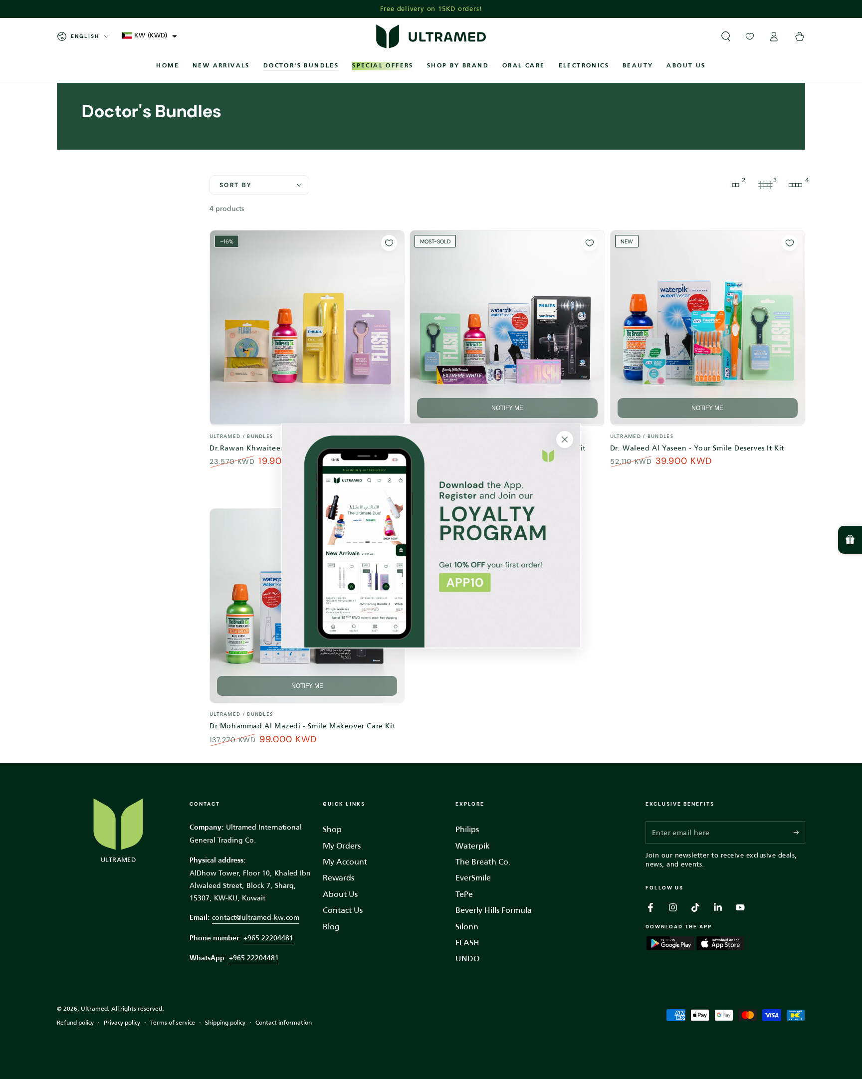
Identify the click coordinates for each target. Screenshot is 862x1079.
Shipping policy (225, 1023)
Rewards (338, 877)
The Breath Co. (483, 862)
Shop (332, 829)
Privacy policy (122, 1023)
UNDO (467, 958)
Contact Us (343, 910)
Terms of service (172, 1023)
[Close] (565, 439)
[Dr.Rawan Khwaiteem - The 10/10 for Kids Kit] (307, 327)
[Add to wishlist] (389, 243)
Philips (467, 829)
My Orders (342, 846)
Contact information (283, 1023)
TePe (464, 894)
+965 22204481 (268, 937)
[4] (795, 185)
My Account (345, 862)
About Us (340, 894)
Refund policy (75, 1023)
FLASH (467, 942)
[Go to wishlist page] (750, 36)
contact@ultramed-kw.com (255, 917)
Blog (331, 926)
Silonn (466, 926)
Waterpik (472, 846)
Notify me (507, 408)
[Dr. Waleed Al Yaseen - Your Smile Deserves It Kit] (708, 327)
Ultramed (94, 1009)
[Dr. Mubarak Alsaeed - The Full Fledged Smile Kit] (507, 327)
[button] (149, 35)
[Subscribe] (799, 832)
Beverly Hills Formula (493, 910)
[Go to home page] (431, 36)
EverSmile (473, 877)
